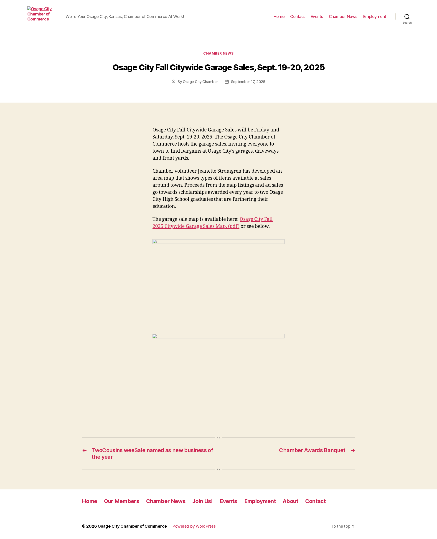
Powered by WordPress (194, 526)
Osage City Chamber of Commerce (132, 526)
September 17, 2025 (248, 81)
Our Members (121, 501)
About (290, 501)
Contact (297, 16)
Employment (374, 16)
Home (279, 16)
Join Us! (202, 501)
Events (317, 16)
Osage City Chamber (200, 81)
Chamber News (343, 16)
